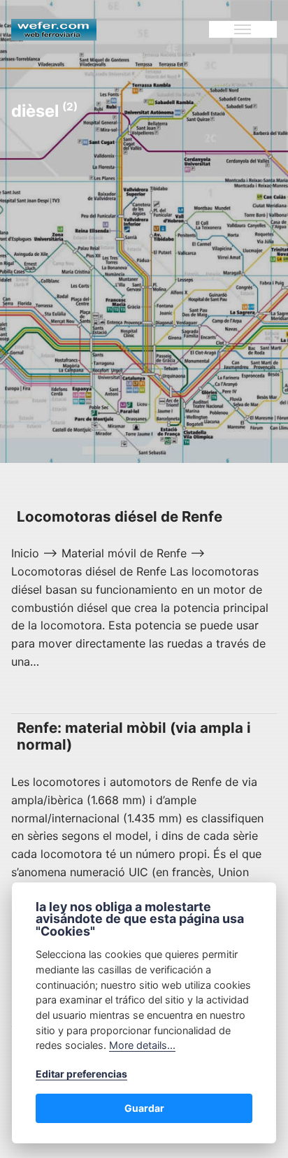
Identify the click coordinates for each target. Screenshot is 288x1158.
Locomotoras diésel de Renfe (119, 516)
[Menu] (243, 29)
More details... (142, 1045)
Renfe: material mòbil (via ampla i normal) (134, 736)
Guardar (144, 1108)
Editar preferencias (81, 1074)
